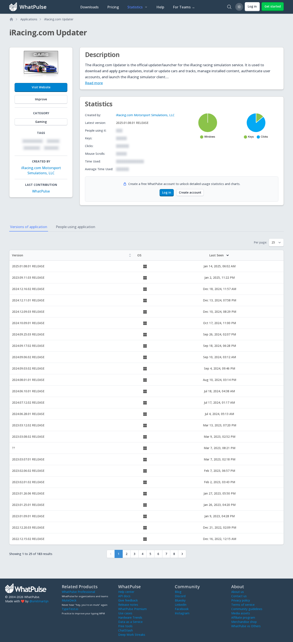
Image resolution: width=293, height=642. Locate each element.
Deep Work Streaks (131, 635)
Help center (126, 592)
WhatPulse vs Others (246, 626)
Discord (180, 596)
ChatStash (125, 630)
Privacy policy (240, 600)
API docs (124, 596)
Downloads (89, 7)
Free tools (125, 626)
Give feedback (128, 600)
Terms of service (243, 605)
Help (160, 7)
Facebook (182, 609)
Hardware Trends (130, 617)
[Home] (11, 19)
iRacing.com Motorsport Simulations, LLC (145, 115)
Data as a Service (130, 622)
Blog (178, 592)
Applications (28, 19)
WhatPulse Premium (132, 609)
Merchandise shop (244, 622)
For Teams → (184, 7)
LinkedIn (180, 605)
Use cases (125, 613)
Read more (94, 83)
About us (237, 592)
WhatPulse (41, 191)
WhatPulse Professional (78, 592)
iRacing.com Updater (58, 19)
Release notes (128, 605)
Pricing (113, 7)
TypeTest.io (70, 609)
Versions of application (28, 226)
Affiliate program (243, 617)
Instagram (182, 613)
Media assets (240, 613)
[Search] (229, 6)
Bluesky (180, 600)
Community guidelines (246, 609)
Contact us (239, 596)
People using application (75, 226)
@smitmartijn (38, 601)
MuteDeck (69, 600)
